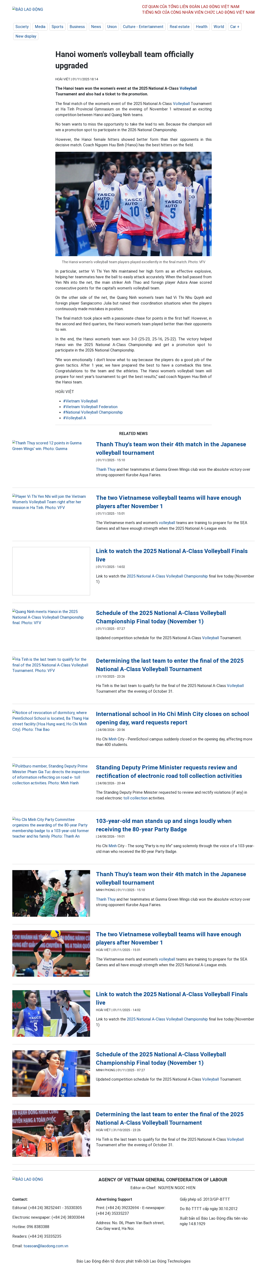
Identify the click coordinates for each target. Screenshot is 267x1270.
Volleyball (188, 88)
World (219, 26)
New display (25, 36)
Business (77, 26)
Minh (112, 739)
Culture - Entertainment (143, 26)
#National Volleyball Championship (93, 412)
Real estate (180, 26)
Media (40, 26)
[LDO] (51, 445)
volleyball (167, 522)
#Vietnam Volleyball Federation (90, 406)
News (96, 26)
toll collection (135, 798)
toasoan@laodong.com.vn (45, 1246)
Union (112, 26)
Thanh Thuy (106, 469)
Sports (57, 26)
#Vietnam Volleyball (80, 401)
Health (201, 26)
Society (22, 26)
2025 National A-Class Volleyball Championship (167, 576)
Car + (234, 26)
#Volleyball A (74, 418)
